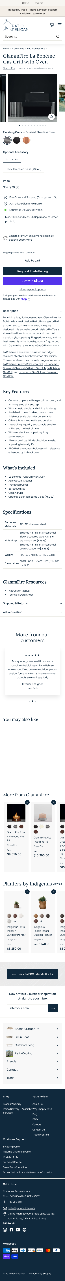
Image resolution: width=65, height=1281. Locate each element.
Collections (18, 48)
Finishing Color (29, 132)
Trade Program (40, 1134)
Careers (36, 1124)
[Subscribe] (53, 1008)
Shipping (7, 252)
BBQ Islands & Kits (36, 48)
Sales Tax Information (15, 1167)
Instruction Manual (19, 590)
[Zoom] (51, 116)
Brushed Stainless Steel (7, 140)
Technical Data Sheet (20, 594)
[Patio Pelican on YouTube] (18, 1230)
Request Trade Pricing (32, 271)
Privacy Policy (10, 1156)
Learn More (25, 239)
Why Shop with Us (42, 1108)
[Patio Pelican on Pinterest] (24, 1230)
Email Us (39, 2)
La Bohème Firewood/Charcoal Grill (23, 364)
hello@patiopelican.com (21, 1208)
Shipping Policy (11, 1146)
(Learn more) (37, 13)
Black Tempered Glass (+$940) (23, 169)
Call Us (25, 2)
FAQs (35, 1119)
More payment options (33, 289)
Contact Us (38, 1129)
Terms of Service (12, 1162)
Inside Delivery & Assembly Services (17, 1110)
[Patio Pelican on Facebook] (11, 1230)
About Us (37, 1103)
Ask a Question (12, 612)
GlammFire (9, 68)
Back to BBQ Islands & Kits (35, 974)
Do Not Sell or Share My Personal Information (28, 1172)
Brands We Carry (12, 1103)
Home (6, 48)
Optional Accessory (15, 152)
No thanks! (12, 159)
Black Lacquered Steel (17, 140)
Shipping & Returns (15, 603)
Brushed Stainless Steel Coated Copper (26, 140)
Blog (34, 1114)
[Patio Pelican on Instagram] (5, 1230)
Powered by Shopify (40, 1273)
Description (10, 311)
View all (57, 883)
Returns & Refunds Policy (17, 1151)
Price (6, 181)
